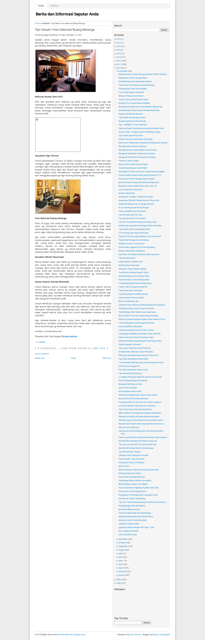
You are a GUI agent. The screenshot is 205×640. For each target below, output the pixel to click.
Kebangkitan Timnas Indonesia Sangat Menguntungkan (142, 171)
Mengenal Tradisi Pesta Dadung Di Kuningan (137, 157)
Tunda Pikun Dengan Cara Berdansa (134, 240)
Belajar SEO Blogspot (161, 634)
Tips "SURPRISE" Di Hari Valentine (133, 124)
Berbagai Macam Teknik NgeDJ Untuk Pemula (138, 150)
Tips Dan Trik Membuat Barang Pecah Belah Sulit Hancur (142, 502)
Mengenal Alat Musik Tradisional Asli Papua (137, 153)
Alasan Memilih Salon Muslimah (132, 211)
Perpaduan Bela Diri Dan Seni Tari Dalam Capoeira (140, 402)
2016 (118, 46)
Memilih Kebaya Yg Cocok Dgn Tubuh (134, 276)
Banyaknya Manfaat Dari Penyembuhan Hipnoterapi (140, 106)
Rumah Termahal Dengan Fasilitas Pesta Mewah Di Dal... (142, 319)
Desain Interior (69, 336)
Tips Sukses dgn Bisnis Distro (131, 135)
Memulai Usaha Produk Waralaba (133, 520)
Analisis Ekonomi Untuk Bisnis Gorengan (135, 139)
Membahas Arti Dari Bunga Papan (133, 78)
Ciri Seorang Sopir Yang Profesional (133, 232)
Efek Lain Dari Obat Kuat (129, 427)
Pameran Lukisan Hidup (129, 160)
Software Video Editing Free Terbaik (133, 455)
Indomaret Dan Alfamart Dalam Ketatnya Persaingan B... (142, 305)
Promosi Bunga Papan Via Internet (133, 380)
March (121, 568)
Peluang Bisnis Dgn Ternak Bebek (133, 88)
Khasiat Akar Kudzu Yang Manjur (132, 498)
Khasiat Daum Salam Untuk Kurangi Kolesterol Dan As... (142, 423)
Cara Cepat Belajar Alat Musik (131, 92)
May (120, 560)
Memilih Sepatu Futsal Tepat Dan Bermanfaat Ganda (141, 420)
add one (99, 348)
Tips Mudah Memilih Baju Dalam (132, 117)
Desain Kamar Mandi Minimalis (132, 477)
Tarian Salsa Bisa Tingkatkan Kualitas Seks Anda (139, 487)
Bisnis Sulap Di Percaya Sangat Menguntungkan (139, 315)
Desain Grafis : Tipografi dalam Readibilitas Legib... (140, 132)
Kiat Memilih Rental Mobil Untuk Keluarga (136, 448)
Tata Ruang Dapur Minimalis (130, 290)
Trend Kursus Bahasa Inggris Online (134, 272)
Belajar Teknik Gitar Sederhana (132, 251)
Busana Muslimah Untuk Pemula (132, 121)
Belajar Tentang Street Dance (131, 96)
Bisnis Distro (124, 466)
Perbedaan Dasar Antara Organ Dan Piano (136, 308)
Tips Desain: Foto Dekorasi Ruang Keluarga (65, 29)
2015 (118, 50)
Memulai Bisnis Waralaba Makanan (133, 398)
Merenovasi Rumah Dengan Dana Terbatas (137, 178)
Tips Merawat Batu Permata (130, 214)
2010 (118, 68)
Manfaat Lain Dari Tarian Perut (131, 243)
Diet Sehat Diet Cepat (128, 534)
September (123, 546)
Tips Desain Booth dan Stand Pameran (135, 348)
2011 (118, 64)
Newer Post (40, 358)
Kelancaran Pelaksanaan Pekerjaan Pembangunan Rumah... (143, 142)
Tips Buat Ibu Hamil (127, 258)
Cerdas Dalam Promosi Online (131, 297)
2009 (118, 579)
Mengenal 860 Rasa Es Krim (130, 384)
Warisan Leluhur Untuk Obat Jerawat (134, 279)
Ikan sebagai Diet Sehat (129, 531)
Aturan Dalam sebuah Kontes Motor (134, 99)
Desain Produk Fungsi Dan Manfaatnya (135, 513)
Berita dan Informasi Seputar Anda (67, 14)
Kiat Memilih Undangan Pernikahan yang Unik (138, 441)
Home (41, 6)
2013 (118, 57)
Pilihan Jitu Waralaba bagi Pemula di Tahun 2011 (139, 355)
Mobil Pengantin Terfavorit (130, 344)
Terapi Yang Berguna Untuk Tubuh (133, 168)
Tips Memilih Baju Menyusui (130, 373)
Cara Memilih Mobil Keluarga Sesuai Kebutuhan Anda (141, 362)
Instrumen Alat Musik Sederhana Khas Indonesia (139, 254)
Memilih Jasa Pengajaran (129, 366)
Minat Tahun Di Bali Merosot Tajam (133, 164)
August (121, 550)
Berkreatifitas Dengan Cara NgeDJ (133, 484)
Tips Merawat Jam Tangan (129, 451)
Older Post (106, 358)
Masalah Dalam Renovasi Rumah (132, 146)
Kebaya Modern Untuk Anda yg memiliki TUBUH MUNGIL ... (143, 74)
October (122, 542)
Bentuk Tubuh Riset (127, 193)
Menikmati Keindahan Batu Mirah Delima (136, 516)
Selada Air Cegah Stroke (129, 523)
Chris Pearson (135, 634)
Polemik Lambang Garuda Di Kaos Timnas (136, 330)
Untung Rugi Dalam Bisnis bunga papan (135, 283)
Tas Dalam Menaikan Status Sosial (133, 369)
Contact (55, 6)
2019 (118, 39)
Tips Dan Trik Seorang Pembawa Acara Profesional (140, 236)
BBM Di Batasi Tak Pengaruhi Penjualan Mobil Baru (140, 413)
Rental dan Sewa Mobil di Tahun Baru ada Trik (138, 186)
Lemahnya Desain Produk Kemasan (133, 294)
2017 (118, 42)
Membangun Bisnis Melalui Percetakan (135, 480)
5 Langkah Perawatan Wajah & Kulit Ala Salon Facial (140, 377)
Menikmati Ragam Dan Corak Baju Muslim (136, 204)
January (122, 575)
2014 (118, 53)
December (123, 71)
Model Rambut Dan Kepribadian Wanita (135, 81)
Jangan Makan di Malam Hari (131, 261)
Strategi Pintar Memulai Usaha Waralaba (136, 351)
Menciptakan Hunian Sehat (130, 391)
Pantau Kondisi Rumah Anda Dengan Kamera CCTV (140, 175)
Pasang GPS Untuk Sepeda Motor (132, 491)
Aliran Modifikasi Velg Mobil (130, 326)
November (123, 539)
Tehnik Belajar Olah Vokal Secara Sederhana (137, 312)
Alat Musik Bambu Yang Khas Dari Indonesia (137, 405)
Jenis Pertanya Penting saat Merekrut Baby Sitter (139, 182)
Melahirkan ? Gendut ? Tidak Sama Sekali (136, 196)
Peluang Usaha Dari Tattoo (130, 473)
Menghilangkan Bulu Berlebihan (132, 505)
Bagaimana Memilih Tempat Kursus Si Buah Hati (139, 200)
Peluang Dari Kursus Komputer (131, 462)
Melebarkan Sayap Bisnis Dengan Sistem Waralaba (140, 225)
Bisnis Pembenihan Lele (129, 301)
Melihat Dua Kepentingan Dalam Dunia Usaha (138, 395)
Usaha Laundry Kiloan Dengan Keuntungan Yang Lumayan (143, 437)
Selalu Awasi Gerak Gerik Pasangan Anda (136, 337)
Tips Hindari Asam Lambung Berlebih (134, 229)
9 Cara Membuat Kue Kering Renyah (134, 207)
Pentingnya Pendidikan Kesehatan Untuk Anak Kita (140, 333)
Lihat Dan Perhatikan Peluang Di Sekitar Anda (138, 222)
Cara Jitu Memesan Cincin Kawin (132, 218)
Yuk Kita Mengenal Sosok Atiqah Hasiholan (136, 323)
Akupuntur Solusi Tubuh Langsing (132, 269)
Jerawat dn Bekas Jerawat (129, 509)
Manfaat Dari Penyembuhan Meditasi (134, 103)
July (120, 553)
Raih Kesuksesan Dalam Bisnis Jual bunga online (139, 469)
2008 (118, 583)
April (120, 564)
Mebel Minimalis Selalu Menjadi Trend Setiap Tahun (140, 341)
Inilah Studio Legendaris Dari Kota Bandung (137, 247)
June (120, 557)
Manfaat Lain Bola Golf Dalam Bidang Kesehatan (139, 416)
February (122, 571)
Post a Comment (42, 354)
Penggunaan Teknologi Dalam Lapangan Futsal (138, 495)
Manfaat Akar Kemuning (129, 265)
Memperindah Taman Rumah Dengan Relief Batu (139, 110)
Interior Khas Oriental (128, 387)
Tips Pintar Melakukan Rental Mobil (133, 359)
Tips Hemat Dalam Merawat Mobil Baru (135, 409)
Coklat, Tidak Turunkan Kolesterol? (133, 287)
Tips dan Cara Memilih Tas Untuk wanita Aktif (137, 444)
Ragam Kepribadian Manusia (131, 114)
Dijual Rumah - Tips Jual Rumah (132, 459)
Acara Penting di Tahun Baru (130, 189)
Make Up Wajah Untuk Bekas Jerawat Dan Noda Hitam (141, 128)
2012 (118, 60)
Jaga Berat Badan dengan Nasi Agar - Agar (136, 527)
